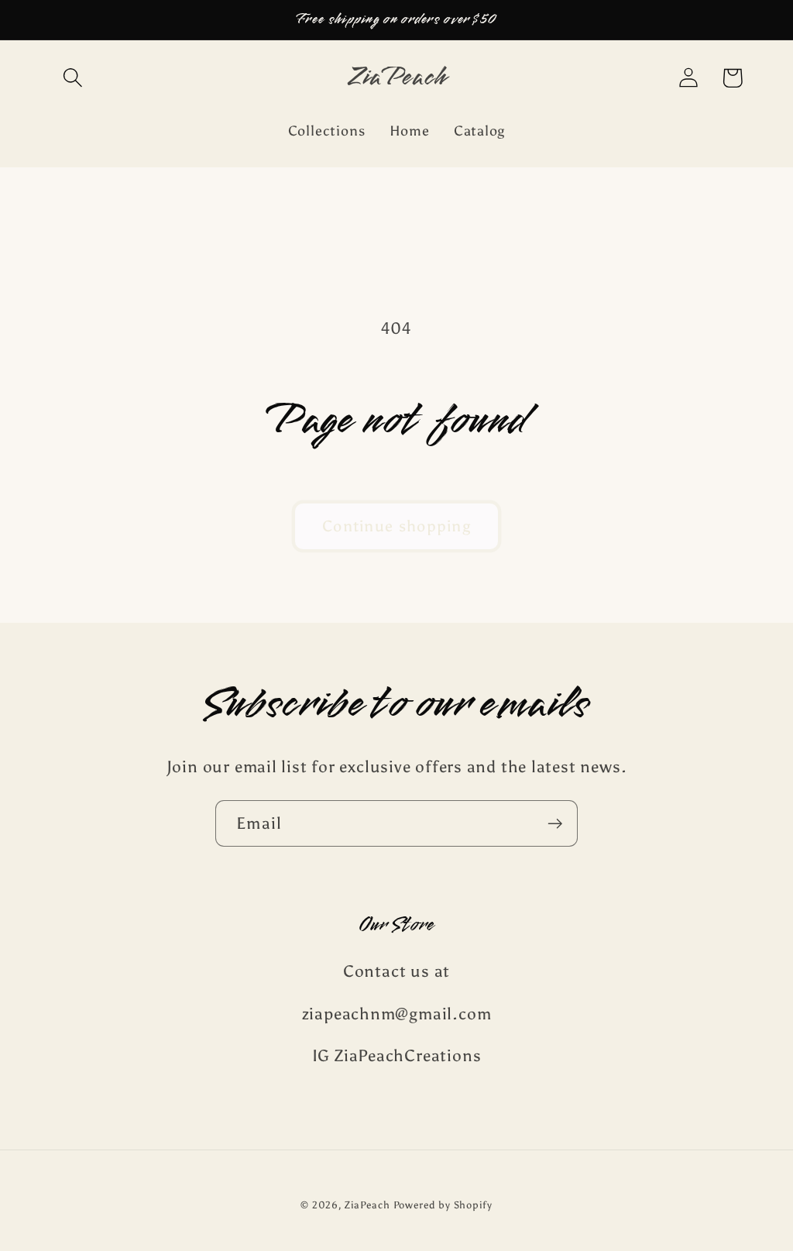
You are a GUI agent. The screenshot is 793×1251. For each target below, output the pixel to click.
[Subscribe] (555, 823)
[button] (72, 78)
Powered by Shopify (443, 1205)
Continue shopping (396, 526)
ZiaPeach (369, 1205)
